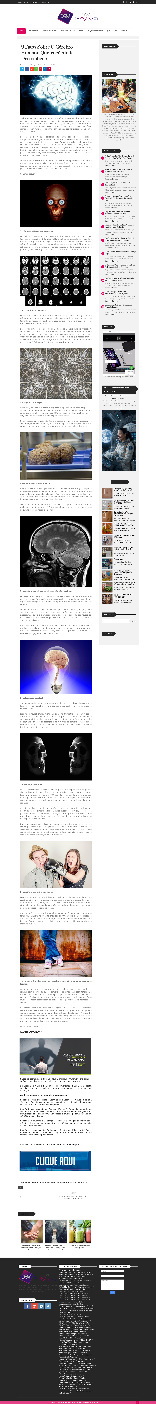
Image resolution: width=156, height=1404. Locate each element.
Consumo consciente (66, 1306)
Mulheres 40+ (84, 1350)
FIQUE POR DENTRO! (95, 31)
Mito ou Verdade (65, 1348)
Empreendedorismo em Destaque (71, 1327)
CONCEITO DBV (23, 2)
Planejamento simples (83, 1363)
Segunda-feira (89, 1382)
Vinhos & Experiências (83, 1391)
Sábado (75, 1378)
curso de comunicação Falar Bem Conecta (70, 1086)
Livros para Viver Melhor (68, 1342)
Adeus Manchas (64, 1270)
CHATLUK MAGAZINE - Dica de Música (73, 1300)
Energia (88, 1327)
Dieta (76, 1325)
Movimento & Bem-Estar (68, 1350)
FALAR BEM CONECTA (31, 1032)
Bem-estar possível (82, 1285)
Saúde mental (77, 1382)
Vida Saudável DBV (66, 1391)
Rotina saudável (65, 1378)
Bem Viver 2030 (65, 1283)
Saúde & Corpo (64, 1380)
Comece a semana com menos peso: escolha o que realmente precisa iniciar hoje (120, 198)
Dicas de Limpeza (65, 1321)
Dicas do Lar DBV (82, 1323)
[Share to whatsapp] (36, 69)
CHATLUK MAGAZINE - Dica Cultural (72, 1293)
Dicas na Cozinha (65, 1325)
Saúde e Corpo (64, 1382)
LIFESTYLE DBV (33, 31)
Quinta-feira (63, 1372)
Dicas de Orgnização (81, 1321)
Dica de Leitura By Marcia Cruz (70, 1315)
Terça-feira (63, 1386)
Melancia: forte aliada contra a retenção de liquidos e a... (124, 583)
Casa (60, 1289)
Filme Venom (118, 559)
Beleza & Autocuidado (67, 1281)
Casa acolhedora (82, 1289)
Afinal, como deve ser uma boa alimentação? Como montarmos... (124, 502)
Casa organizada (77, 1291)
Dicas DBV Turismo (81, 1319)
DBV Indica (90, 1308)
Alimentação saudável (82, 1272)
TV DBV (81, 31)
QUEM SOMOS (35, 2)
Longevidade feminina (67, 1344)
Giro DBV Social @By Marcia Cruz (71, 1338)
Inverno (76, 1340)
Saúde (82, 1378)
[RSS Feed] (136, 2)
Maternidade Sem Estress (68, 1346)
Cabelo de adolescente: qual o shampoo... (124, 536)
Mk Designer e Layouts (91, 1402)
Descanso (87, 1310)
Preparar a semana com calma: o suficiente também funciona (117, 213)
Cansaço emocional (85, 1287)
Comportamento (65, 1304)
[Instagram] (123, 2)
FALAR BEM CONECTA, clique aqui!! (61, 1145)
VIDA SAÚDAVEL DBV (50, 31)
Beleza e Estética (83, 1281)
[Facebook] (133, 2)
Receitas (73, 1372)
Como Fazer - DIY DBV (76, 1302)
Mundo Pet (83, 1353)
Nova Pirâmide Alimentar (68, 1357)
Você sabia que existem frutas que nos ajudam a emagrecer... (123, 572)
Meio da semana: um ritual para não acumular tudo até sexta (118, 171)
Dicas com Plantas (65, 1319)
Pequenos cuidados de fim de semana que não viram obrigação (119, 226)
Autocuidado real (65, 1279)
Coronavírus (80, 1306)
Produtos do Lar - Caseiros (69, 1370)
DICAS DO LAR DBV (67, 31)
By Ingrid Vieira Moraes (67, 1287)
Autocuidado (81, 1276)
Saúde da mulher (78, 1380)
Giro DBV (86, 1336)
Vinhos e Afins (64, 1393)
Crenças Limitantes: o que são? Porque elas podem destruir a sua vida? (55, 1248)
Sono (89, 1384)
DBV (20, 1187)
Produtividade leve (66, 1367)
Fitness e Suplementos (67, 1336)
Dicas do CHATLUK (66, 1323)
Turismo (72, 1386)
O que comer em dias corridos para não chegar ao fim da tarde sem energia (120, 157)
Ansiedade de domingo (84, 1274)
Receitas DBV (83, 1372)
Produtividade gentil (87, 1365)
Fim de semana (64, 1334)
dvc (89, 1325)
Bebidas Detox (79, 1279)
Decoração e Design (74, 1310)
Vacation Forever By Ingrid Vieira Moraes (74, 1389)
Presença (62, 1365)
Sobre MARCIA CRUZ (77, 1384)
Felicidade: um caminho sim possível (72, 1331)
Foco (79, 1336)
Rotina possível (76, 1376)
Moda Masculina (79, 1348)
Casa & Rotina (69, 1289)
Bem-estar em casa (66, 1285)
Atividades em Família (67, 1276)
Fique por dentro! (78, 1334)
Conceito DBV (78, 1304)
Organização (88, 1359)
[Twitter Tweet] (22, 69)
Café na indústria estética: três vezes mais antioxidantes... (123, 596)
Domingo (82, 1325)
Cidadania (62, 1302)
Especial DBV (64, 1329)
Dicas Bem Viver (82, 1317)
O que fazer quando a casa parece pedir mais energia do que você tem (120, 266)
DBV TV (62, 1310)
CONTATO (45, 2)
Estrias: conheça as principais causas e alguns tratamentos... (123, 513)
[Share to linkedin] (45, 69)
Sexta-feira (63, 1384)
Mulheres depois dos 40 (68, 1353)
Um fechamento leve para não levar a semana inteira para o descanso (119, 239)
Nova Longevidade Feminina (80, 1355)
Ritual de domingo (66, 1374)
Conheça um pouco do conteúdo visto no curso (43, 1095)
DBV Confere (79, 1308)
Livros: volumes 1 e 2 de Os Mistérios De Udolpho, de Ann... (123, 549)
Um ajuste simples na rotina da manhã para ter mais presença (119, 279)
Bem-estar (76, 1283)
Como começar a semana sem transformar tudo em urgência (116, 293)
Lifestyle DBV (86, 1340)
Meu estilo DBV (85, 1346)
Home (21, 31)
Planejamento (81, 1361)
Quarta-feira (85, 1370)
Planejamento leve (66, 1363)
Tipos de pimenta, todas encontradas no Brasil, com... (124, 525)
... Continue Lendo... (112, 248)
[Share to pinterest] (40, 69)
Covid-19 (90, 1306)
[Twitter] (130, 2)
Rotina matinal (64, 1376)
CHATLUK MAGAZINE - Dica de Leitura (73, 1298)
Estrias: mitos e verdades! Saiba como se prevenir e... (123, 489)
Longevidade (83, 1342)
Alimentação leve (65, 1272)
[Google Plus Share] (32, 69)
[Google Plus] (127, 2)
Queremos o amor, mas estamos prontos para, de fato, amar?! (31, 1248)
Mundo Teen (63, 1355)
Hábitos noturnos (65, 1340)
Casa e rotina (64, 1291)
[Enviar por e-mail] (49, 69)
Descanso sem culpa (66, 1312)
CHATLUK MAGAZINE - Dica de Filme (73, 1295)
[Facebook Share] (27, 69)
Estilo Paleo (88, 1329)
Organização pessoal (66, 1361)
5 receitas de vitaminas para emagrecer (80, 1247)
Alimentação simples (66, 1274)
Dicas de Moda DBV (66, 1317)
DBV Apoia (68, 1308)
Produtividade (72, 1365)
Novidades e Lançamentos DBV (70, 1359)
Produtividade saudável (83, 1367)
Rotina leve (78, 1374)
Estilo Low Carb (76, 1329)
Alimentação (76, 1270)
